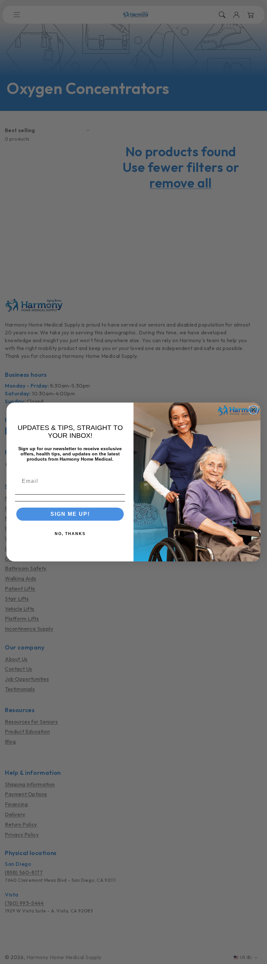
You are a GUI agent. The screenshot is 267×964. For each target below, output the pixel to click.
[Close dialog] (253, 410)
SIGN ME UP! (70, 514)
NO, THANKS (70, 533)
